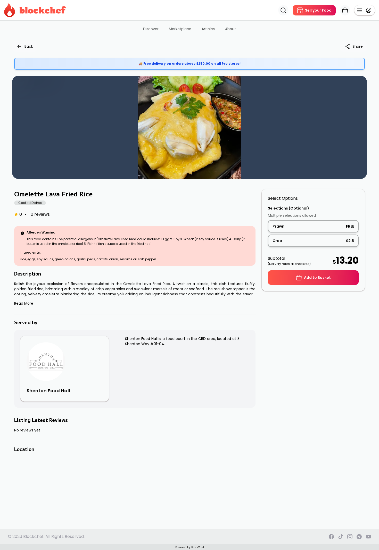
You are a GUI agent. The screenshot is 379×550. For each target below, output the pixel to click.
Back (28, 46)
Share (357, 46)
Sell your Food (318, 10)
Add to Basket (317, 277)
